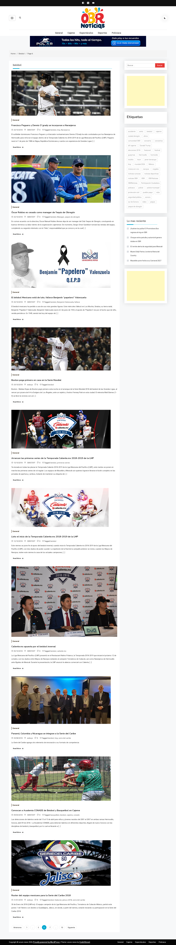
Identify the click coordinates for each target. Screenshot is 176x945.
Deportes (102, 33)
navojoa (146, 169)
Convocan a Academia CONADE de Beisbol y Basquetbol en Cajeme (45, 810)
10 (62, 927)
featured (58, 900)
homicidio (154, 155)
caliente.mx (61, 651)
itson (139, 160)
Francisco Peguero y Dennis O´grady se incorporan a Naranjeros (43, 125)
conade (76, 815)
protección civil (133, 192)
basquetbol (54, 815)
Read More (17, 147)
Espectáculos (86, 33)
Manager (60, 217)
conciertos (159, 141)
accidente (132, 131)
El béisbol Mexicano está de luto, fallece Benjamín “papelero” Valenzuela (48, 297)
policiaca (131, 188)
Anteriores (18, 927)
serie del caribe (65, 738)
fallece (77, 302)
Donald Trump (145, 146)
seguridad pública (134, 197)
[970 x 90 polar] (88, 41)
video (144, 202)
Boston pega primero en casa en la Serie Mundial (36, 380)
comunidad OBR (134, 141)
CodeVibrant (84, 942)
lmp (58, 130)
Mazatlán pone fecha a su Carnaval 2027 (145, 261)
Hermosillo (143, 155)
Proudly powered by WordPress (46, 942)
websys (30, 385)
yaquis (152, 202)
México (151, 164)
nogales (156, 169)
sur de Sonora (133, 202)
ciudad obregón (134, 136)
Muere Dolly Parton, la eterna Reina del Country (144, 253)
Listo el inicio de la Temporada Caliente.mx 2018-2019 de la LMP (44, 536)
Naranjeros (65, 130)
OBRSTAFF (31, 130)
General (59, 33)
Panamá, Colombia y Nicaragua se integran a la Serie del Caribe (43, 733)
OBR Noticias (153, 178)
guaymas (131, 155)
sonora (147, 197)
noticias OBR (133, 178)
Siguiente (71, 927)
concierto (147, 141)
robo (158, 192)
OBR (143, 178)
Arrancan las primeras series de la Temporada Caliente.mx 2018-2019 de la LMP (52, 458)
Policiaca (116, 33)
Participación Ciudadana (150, 183)
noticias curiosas (134, 174)
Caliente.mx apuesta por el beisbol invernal (33, 646)
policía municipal (153, 188)
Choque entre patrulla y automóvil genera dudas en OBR (146, 239)
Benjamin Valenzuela (65, 302)
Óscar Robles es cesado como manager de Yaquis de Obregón (43, 212)
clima (146, 136)
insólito (130, 160)
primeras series (63, 463)
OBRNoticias (132, 183)
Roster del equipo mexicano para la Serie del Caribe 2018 (41, 895)
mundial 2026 (140, 164)
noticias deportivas (151, 174)
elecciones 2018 (134, 150)
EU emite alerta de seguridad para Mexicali (146, 246)
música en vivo (133, 169)
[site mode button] (165, 18)
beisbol (53, 130)
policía (140, 188)
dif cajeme (132, 146)
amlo (141, 131)
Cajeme (71, 33)
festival (157, 150)
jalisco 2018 (67, 900)
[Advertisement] (146, 91)
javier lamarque (150, 160)
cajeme (70, 815)
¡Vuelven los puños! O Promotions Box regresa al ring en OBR (144, 230)
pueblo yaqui (148, 192)
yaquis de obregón (72, 217)
